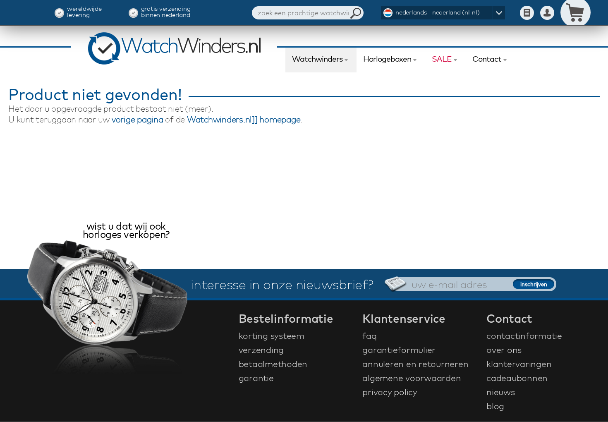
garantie (256, 377)
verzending (261, 349)
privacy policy (389, 391)
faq (369, 335)
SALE (442, 59)
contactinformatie (524, 335)
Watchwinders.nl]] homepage (244, 119)
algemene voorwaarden (411, 377)
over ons (504, 349)
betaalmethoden (273, 363)
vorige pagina (137, 119)
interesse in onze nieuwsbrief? (282, 284)
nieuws (500, 391)
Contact (486, 59)
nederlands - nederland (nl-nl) (437, 12)
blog (495, 405)
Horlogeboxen (387, 59)
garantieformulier (399, 349)
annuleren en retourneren (415, 363)
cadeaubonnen (517, 377)
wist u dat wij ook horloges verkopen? (126, 231)
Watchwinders (317, 59)
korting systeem (271, 335)
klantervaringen (518, 363)
